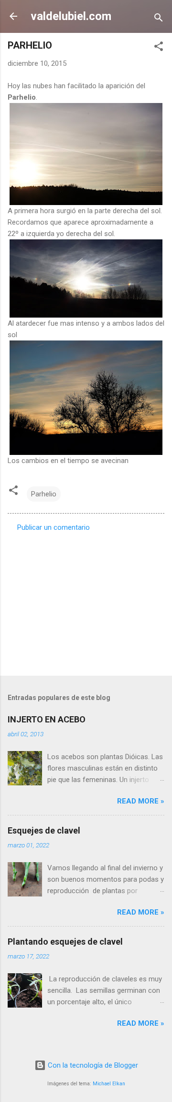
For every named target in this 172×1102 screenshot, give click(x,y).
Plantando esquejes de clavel (65, 942)
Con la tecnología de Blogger (92, 1065)
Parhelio (43, 494)
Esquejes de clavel (44, 830)
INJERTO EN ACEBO (47, 719)
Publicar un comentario (53, 527)
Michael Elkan (109, 1084)
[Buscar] (158, 19)
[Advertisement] (86, 600)
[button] (158, 48)
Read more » (140, 801)
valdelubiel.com (71, 16)
